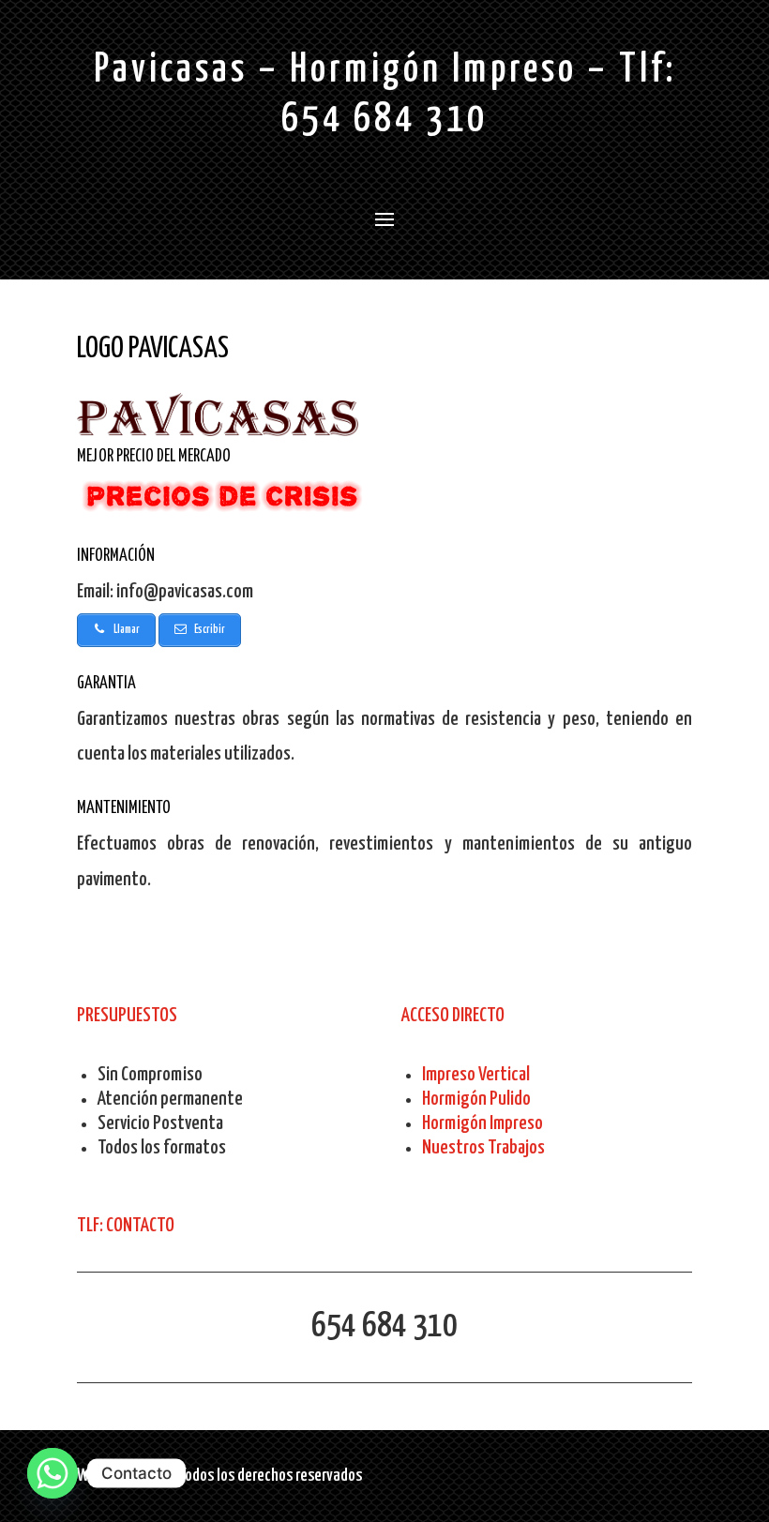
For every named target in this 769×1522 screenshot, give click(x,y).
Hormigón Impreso (482, 1123)
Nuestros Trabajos (483, 1147)
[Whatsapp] (52, 1473)
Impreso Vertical (476, 1074)
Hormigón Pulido (476, 1099)
